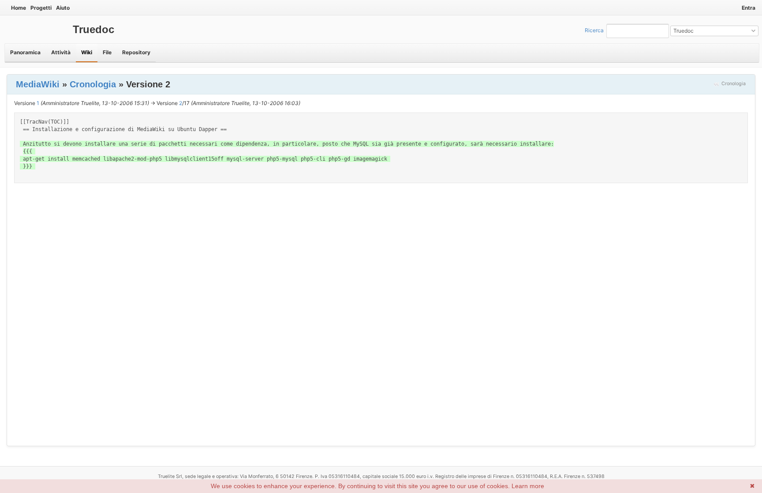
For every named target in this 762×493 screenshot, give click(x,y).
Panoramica (25, 52)
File (107, 52)
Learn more (528, 485)
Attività (61, 52)
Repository (136, 52)
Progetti (41, 7)
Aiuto (63, 7)
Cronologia (733, 84)
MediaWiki (38, 84)
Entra (748, 7)
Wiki (86, 52)
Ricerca (594, 30)
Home (18, 7)
